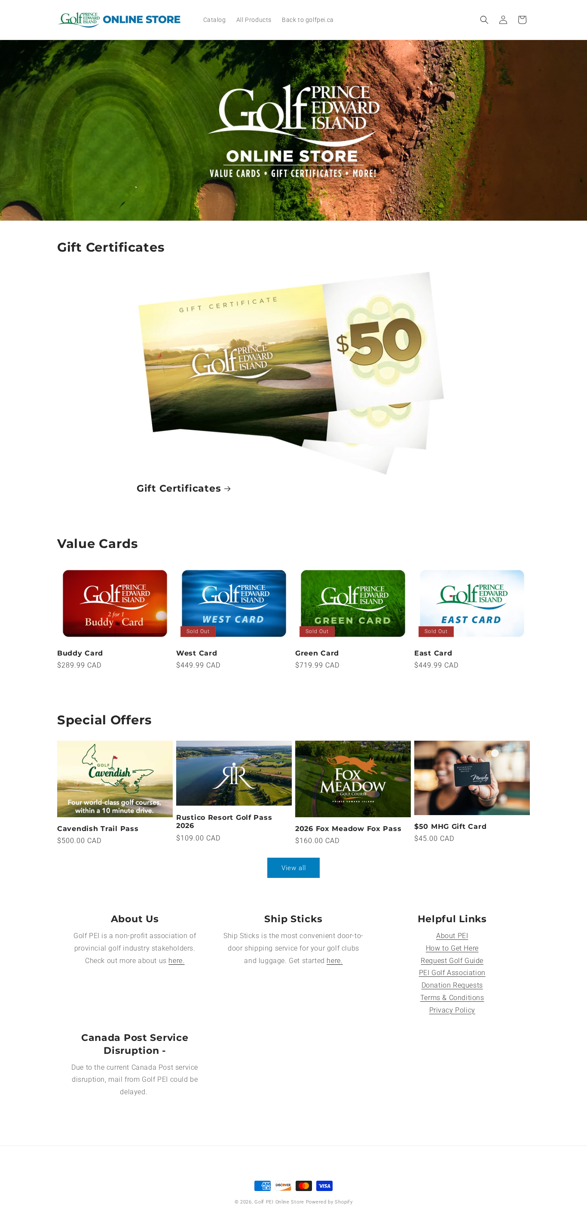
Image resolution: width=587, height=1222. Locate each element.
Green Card (317, 653)
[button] (484, 19)
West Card (196, 653)
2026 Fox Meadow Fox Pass (348, 829)
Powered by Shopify (329, 1202)
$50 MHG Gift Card (450, 826)
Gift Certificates (179, 488)
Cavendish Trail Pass (97, 829)
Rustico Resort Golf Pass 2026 (224, 821)
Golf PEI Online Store (279, 1202)
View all (293, 868)
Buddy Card (80, 653)
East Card (433, 653)
